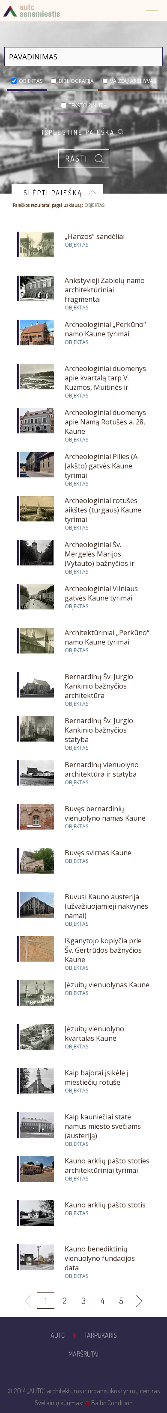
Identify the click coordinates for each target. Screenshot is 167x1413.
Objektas (30, 81)
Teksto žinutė (87, 105)
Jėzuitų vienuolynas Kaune (107, 984)
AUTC (58, 1335)
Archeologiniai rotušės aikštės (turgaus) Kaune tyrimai (103, 510)
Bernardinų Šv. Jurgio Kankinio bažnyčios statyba (99, 730)
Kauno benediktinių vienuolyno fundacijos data (100, 1258)
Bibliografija (76, 81)
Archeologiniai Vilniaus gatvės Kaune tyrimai (101, 593)
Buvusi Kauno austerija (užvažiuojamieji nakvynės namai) (106, 906)
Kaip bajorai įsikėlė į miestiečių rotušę (96, 1077)
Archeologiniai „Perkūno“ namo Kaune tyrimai (105, 329)
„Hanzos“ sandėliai (95, 236)
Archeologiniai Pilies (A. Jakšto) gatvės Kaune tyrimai (102, 466)
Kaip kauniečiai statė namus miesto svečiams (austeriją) (103, 1126)
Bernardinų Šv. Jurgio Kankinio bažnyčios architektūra (99, 686)
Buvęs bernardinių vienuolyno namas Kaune (105, 813)
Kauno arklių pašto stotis (105, 1205)
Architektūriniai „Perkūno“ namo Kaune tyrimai (107, 637)
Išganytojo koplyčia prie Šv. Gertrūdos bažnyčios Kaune (103, 950)
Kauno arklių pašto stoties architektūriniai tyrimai (107, 1165)
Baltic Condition (112, 1402)
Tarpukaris (100, 1335)
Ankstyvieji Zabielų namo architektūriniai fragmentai (105, 290)
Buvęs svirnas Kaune (98, 852)
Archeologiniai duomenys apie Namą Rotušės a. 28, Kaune (105, 422)
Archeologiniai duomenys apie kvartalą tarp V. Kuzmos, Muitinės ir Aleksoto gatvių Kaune (105, 382)
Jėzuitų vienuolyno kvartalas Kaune (94, 1033)
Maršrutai (83, 1354)
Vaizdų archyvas (133, 81)
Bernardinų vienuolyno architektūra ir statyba (102, 769)
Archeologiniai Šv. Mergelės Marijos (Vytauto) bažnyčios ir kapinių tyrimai (99, 558)
